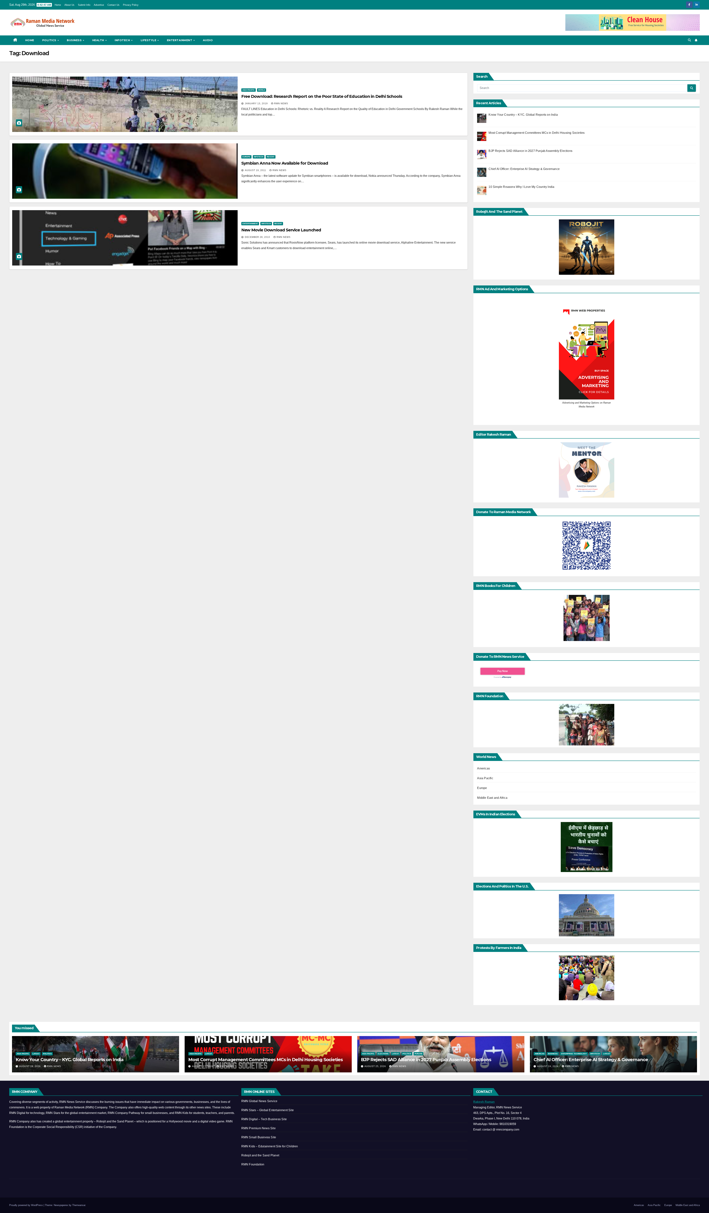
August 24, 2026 (548, 1066)
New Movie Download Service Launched (281, 230)
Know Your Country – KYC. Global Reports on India (69, 1059)
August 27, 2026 (203, 1066)
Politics (49, 40)
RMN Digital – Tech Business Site (264, 1119)
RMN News (281, 103)
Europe (246, 157)
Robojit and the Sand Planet (260, 1155)
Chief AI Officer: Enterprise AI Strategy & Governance (591, 1059)
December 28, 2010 (258, 237)
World (261, 90)
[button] (689, 40)
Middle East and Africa (492, 797)
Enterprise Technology (574, 1054)
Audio (208, 40)
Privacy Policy (130, 5)
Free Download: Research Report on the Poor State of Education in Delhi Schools (321, 96)
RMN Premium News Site (258, 1128)
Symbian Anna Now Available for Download (284, 163)
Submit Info (84, 5)
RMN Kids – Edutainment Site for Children (269, 1146)
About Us (69, 5)
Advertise (99, 5)
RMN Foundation (252, 1164)
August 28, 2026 (30, 1066)
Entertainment (180, 40)
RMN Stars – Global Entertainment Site (267, 1110)
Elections (383, 1054)
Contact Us (113, 5)
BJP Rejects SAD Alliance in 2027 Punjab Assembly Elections (426, 1059)
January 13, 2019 (256, 103)
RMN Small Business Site (258, 1137)
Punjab (418, 1054)
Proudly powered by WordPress (26, 1205)
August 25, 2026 (375, 1066)
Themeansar (78, 1205)
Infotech (123, 40)
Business (75, 40)
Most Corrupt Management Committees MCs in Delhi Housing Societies (265, 1059)
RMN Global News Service (259, 1101)
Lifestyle (149, 40)
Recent (270, 157)
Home (58, 5)
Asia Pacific (248, 90)
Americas (483, 768)
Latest (36, 1054)
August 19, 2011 (256, 170)
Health (98, 40)
